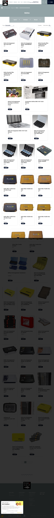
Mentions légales (33, 515)
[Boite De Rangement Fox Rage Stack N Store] (9, 328)
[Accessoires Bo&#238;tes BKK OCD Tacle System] (36, 98)
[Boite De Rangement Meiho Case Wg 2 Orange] (27, 414)
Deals (19, 2)
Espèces (15, 19)
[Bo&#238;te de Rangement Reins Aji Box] (44, 328)
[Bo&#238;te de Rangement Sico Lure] (44, 69)
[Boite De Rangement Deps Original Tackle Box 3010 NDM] (40, 270)
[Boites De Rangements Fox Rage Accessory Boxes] (14, 98)
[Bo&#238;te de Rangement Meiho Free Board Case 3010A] (9, 157)
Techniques (25, 19)
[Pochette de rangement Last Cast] (9, 414)
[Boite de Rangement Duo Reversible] (27, 69)
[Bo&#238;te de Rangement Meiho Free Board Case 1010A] (27, 157)
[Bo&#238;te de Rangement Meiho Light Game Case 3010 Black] (40, 128)
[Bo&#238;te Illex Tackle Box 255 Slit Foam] (9, 185)
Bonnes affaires (26, 2)
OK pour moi (19, 512)
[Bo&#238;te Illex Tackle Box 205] (44, 185)
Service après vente (21, 495)
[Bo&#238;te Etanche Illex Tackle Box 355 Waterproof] (9, 69)
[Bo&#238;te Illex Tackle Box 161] (27, 213)
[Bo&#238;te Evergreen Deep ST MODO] (27, 328)
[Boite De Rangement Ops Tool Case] (9, 40)
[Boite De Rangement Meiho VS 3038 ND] (27, 357)
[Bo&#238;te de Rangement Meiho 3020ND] (44, 157)
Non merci (4, 512)
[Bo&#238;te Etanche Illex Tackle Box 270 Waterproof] (44, 40)
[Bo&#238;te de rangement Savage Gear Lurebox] (35, 443)
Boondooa (44, 515)
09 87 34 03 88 (31, 503)
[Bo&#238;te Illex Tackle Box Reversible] (35, 241)
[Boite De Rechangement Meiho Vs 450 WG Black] (44, 385)
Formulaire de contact (32, 505)
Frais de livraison (21, 494)
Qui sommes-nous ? (11, 495)
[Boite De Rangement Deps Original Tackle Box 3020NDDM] (27, 299)
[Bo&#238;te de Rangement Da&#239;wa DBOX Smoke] (9, 357)
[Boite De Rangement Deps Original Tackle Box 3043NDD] (18, 443)
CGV (19, 496)
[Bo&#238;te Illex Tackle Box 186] (44, 213)
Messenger (30, 504)
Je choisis (12, 512)
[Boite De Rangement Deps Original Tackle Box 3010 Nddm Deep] (9, 299)
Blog (22, 2)
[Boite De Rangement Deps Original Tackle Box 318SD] (44, 414)
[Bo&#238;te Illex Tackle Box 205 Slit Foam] (9, 213)
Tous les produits (7, 7)
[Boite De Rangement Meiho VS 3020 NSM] (44, 357)
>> (31, 462)
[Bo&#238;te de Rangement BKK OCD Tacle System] (18, 128)
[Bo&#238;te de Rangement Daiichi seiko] (44, 299)
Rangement (13, 7)
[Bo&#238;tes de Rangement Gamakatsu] (18, 270)
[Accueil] (2, 8)
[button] (2, 516)
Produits (11, 2)
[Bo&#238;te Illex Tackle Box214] (18, 241)
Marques (15, 2)
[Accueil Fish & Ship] (5, 2)
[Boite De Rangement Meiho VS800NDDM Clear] (27, 40)
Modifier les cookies (39, 515)
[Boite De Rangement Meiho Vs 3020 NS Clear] (9, 385)
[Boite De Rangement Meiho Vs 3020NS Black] (27, 385)
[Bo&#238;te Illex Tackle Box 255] (27, 185)
